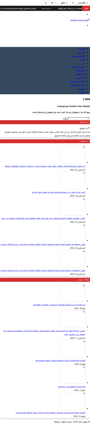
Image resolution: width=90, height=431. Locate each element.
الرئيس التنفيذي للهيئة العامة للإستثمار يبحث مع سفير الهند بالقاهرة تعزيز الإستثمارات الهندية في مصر (43, 218)
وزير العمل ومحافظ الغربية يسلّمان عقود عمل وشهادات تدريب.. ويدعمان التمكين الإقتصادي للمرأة (45, 166)
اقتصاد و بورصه (78, 56)
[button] (88, 39)
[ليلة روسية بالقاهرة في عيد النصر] (72, 383)
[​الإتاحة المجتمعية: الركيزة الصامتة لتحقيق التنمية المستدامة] (72, 357)
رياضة (82, 60)
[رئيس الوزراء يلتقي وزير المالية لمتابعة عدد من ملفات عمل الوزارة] (72, 188)
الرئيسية (81, 49)
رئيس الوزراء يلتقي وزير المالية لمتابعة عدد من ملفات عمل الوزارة (58, 192)
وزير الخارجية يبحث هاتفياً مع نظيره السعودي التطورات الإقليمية (59, 305)
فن (83, 63)
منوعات (81, 89)
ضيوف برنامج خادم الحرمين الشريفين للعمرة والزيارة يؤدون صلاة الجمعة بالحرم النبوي (50, 412)
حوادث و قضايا (78, 67)
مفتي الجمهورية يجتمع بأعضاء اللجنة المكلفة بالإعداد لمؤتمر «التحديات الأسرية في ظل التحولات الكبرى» (42, 244)
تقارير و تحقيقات (78, 85)
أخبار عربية (80, 78)
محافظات (80, 71)
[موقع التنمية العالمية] (80, 20)
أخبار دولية (80, 74)
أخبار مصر (81, 52)
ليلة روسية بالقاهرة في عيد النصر (71, 386)
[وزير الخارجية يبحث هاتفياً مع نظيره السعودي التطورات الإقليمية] (72, 301)
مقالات (82, 92)
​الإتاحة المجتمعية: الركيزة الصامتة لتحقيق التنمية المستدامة (60, 360)
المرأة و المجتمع (78, 81)
